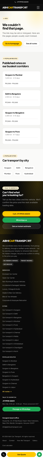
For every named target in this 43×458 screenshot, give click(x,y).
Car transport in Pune (10, 325)
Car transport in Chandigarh (12, 347)
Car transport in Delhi (10, 314)
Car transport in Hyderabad (12, 329)
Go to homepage (12, 43)
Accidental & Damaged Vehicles (13, 285)
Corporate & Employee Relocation (14, 300)
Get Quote (21, 455)
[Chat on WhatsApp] (39, 454)
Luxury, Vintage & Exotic (11, 289)
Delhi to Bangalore (9, 365)
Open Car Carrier (8, 278)
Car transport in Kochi (10, 351)
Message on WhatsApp (21, 409)
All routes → (7, 391)
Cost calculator (7, 445)
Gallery (35, 440)
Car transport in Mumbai (11, 321)
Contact (11, 440)
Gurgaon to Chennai (9, 383)
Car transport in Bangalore (11, 317)
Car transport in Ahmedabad (12, 344)
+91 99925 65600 (22, 2)
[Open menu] (38, 7)
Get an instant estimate (21, 226)
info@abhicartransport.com (12, 427)
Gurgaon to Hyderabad (10, 380)
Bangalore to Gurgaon (10, 376)
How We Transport (23, 440)
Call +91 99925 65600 (21, 214)
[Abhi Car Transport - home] (15, 7)
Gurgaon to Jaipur (8, 387)
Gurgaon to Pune (8, 372)
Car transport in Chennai (11, 332)
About (4, 440)
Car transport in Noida (10, 336)
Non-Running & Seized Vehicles (13, 281)
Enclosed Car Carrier (9, 274)
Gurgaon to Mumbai (9, 361)
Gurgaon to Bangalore (10, 368)
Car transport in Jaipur (10, 340)
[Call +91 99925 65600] (3, 454)
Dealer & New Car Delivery (11, 293)
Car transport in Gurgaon (11, 310)
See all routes (31, 43)
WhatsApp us (21, 220)
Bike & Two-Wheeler (9, 297)
